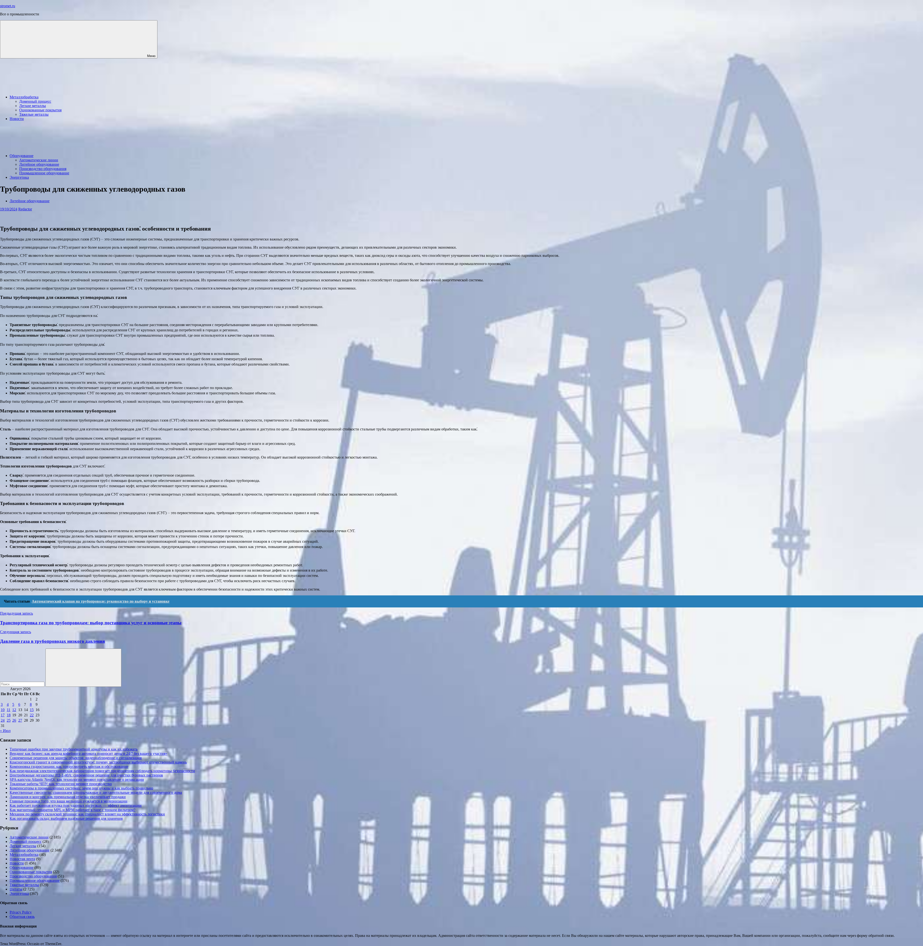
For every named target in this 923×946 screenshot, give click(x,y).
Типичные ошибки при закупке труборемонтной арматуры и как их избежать (73, 749)
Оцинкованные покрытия (40, 110)
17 (3, 715)
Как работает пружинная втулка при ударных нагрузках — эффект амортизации (76, 805)
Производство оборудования (42, 169)
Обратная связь (22, 916)
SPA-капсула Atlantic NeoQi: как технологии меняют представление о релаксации (77, 779)
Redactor (25, 209)
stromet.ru (7, 6)
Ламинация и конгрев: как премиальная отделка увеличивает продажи (68, 797)
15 (32, 710)
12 (14, 710)
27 (20, 720)
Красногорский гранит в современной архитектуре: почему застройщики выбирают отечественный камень (98, 762)
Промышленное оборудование (44, 173)
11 (8, 710)
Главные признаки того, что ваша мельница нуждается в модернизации (68, 801)
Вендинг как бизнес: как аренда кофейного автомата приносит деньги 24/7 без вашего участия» (88, 753)
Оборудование (21, 156)
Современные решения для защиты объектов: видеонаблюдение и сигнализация (76, 758)
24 (3, 720)
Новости (17, 119)
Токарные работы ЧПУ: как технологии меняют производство (61, 784)
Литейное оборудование (39, 164)
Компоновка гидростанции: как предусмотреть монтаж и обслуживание (69, 766)
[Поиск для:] (22, 684)
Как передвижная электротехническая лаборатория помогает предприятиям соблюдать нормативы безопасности (102, 771)
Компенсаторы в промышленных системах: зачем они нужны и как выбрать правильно (81, 788)
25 (9, 720)
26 (14, 720)
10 (3, 710)
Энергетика (19, 177)
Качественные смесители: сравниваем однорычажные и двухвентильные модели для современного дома (96, 792)
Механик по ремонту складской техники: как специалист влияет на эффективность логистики (87, 814)
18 (9, 715)
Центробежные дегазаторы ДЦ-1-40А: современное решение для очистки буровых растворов (86, 775)
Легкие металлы (32, 106)
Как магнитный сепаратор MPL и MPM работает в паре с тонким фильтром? (72, 810)
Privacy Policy (21, 912)
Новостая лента (22, 859)
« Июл (5, 731)
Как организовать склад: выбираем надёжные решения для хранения (66, 818)
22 (32, 715)
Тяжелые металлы (34, 114)
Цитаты (16, 889)
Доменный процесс (35, 101)
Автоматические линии (38, 160)
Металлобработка (24, 97)
